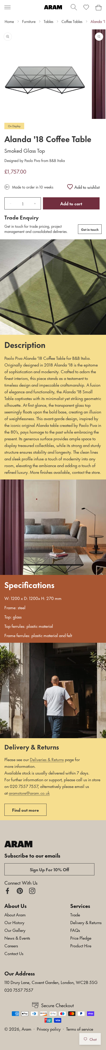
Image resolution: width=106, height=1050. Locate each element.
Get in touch (90, 229)
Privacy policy (49, 1028)
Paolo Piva (32, 160)
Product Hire (80, 945)
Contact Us (13, 953)
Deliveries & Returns (47, 759)
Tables (48, 21)
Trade (75, 914)
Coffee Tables (71, 21)
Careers (11, 945)
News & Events (17, 937)
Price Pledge (80, 937)
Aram (26, 1028)
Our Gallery (14, 929)
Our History (14, 922)
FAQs (75, 929)
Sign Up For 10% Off (49, 869)
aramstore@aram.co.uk (29, 792)
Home (9, 21)
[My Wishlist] (86, 7)
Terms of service (79, 1028)
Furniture (29, 21)
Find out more (25, 809)
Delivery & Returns (86, 922)
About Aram (15, 914)
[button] (7, 7)
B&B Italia (56, 160)
